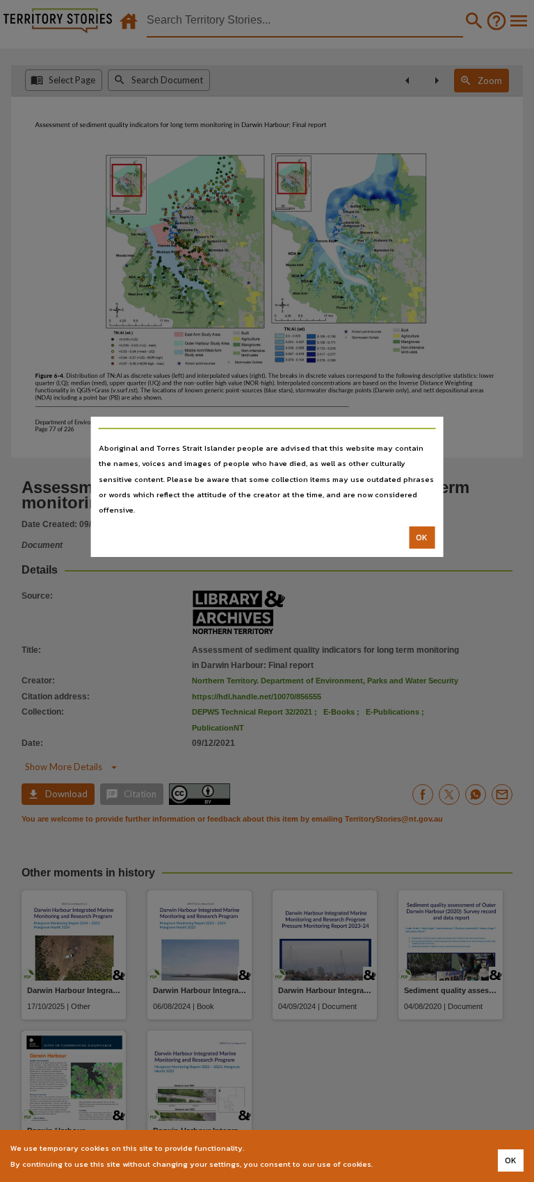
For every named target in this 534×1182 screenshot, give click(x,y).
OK (422, 537)
